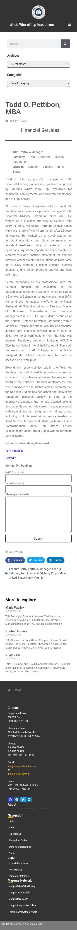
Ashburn (14, 569)
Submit (38, 538)
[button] (70, 25)
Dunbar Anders (16, 631)
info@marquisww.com (19, 773)
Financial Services (40, 130)
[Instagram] (10, 799)
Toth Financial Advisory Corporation (43, 573)
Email (14, 483)
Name (15, 472)
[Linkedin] (29, 799)
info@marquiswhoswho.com (22, 766)
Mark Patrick (14, 607)
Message (17, 494)
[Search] (65, 43)
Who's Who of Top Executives (31, 24)
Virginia (39, 577)
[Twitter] (23, 799)
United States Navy (21, 577)
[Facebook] (16, 799)
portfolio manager (39, 569)
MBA (24, 569)
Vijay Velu (12, 655)
